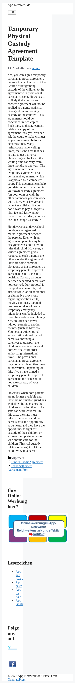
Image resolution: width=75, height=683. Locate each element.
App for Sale (18, 593)
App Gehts (19, 602)
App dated (19, 584)
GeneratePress (17, 679)
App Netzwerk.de (19, 5)
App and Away (19, 575)
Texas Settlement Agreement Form (20, 467)
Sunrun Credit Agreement (27, 462)
